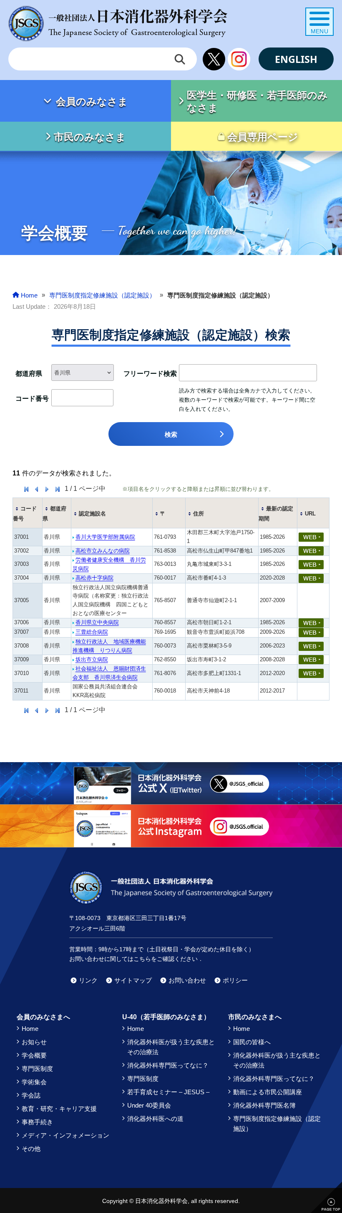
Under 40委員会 (149, 1105)
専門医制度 (37, 1068)
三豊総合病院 (91, 632)
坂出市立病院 (91, 659)
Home (30, 1028)
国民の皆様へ (252, 1041)
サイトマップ (133, 980)
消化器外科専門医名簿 (264, 1105)
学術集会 (34, 1081)
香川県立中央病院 (97, 622)
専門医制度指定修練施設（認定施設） (277, 1123)
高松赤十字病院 (94, 578)
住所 (198, 513)
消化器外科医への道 (155, 1118)
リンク (88, 980)
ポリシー (235, 980)
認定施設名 (92, 513)
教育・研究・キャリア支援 (59, 1108)
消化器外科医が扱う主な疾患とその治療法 (171, 1046)
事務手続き (37, 1121)
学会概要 (34, 1055)
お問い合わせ (187, 980)
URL (310, 513)
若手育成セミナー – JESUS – (168, 1091)
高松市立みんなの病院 (102, 551)
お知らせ (34, 1041)
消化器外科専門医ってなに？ (168, 1065)
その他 (31, 1148)
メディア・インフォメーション (65, 1135)
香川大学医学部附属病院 (105, 537)
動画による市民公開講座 (267, 1091)
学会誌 (31, 1095)
